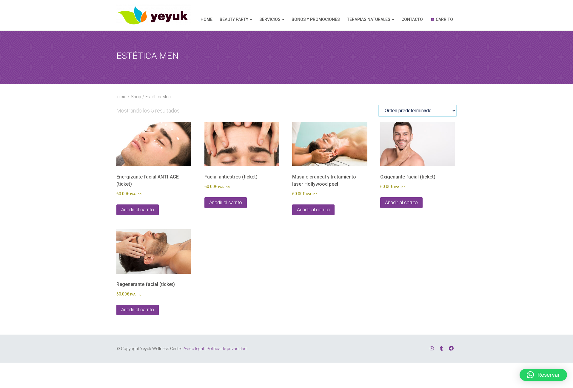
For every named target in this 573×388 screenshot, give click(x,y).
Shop (136, 96)
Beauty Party (234, 19)
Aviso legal (194, 348)
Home (206, 19)
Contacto (412, 19)
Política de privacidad (227, 348)
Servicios (270, 19)
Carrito (444, 19)
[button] (543, 375)
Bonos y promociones (316, 19)
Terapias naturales (368, 19)
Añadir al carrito (137, 210)
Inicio (121, 96)
